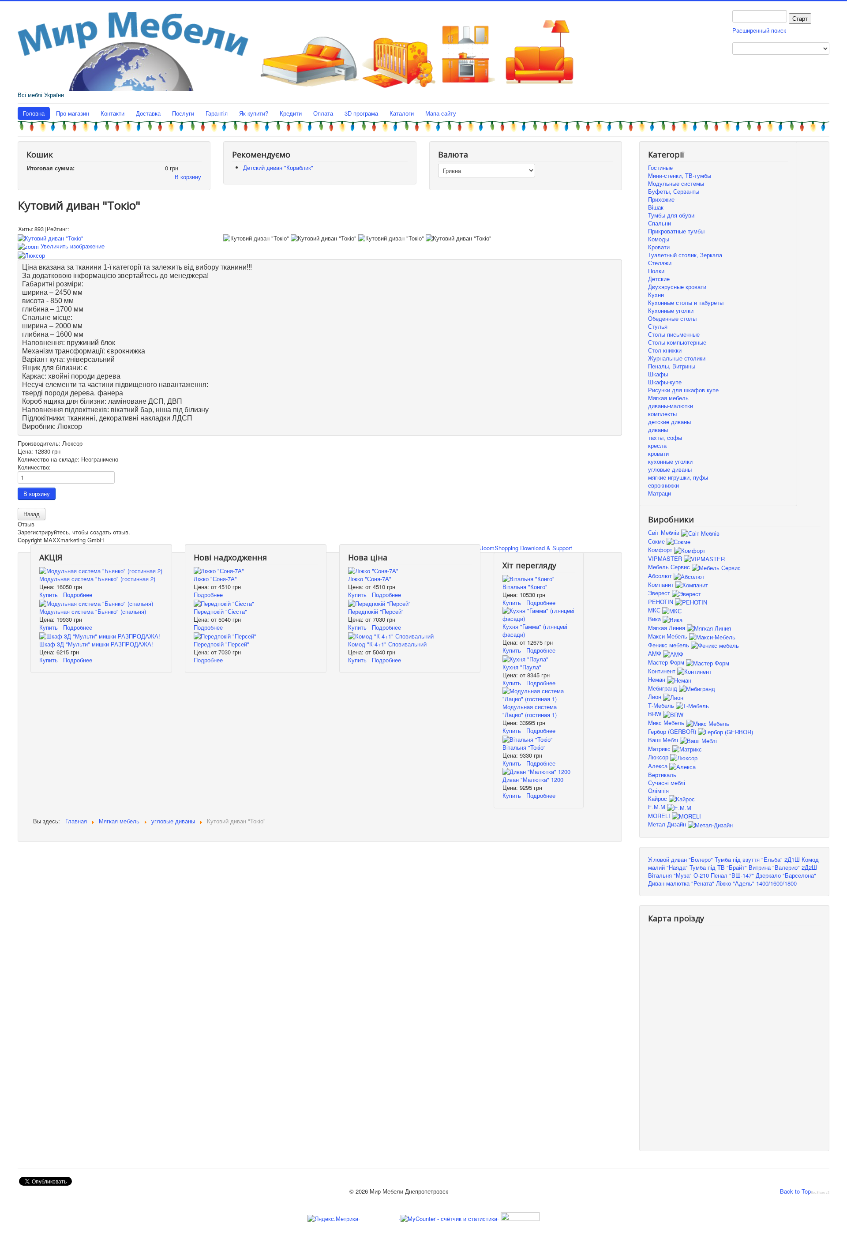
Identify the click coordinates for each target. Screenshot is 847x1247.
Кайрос (658, 798)
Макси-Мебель (668, 636)
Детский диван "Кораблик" (278, 167)
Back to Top (795, 1191)
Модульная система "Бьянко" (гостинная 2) (97, 579)
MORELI (660, 815)
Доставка (148, 113)
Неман (657, 679)
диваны (658, 429)
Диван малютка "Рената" (681, 883)
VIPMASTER (666, 558)
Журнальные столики (676, 358)
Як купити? (253, 113)
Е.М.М (657, 807)
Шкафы (658, 374)
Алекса (658, 766)
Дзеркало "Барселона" (786, 875)
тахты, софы (665, 437)
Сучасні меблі (666, 782)
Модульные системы (676, 183)
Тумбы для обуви (671, 215)
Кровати (659, 247)
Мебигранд (663, 688)
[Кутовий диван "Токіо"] (256, 238)
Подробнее (77, 594)
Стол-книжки (665, 350)
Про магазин (72, 113)
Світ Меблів (664, 532)
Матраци (659, 493)
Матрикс (660, 748)
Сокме (657, 541)
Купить (48, 594)
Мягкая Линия (667, 628)
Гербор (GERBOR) (673, 731)
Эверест (660, 593)
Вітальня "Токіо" (524, 747)
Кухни (656, 294)
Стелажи (659, 263)
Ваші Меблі (664, 740)
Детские (659, 278)
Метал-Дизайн (668, 824)
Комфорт (661, 549)
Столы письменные (674, 334)
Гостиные (660, 167)
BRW (655, 714)
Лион (655, 696)
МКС (655, 610)
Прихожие (661, 199)
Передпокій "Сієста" (220, 611)
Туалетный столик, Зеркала (685, 255)
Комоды (658, 239)
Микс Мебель (667, 722)
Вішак (655, 207)
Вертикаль (662, 774)
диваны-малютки (670, 406)
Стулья (657, 326)
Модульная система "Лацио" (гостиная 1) (529, 710)
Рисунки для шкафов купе (683, 390)
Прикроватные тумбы (676, 231)
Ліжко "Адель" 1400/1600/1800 (756, 883)
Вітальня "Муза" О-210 (678, 875)
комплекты (662, 413)
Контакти (112, 113)
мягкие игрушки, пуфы (678, 477)
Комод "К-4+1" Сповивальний (387, 644)
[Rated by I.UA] (519, 1217)
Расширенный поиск (759, 30)
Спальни (659, 223)
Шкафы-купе (665, 382)
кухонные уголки (670, 461)
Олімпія (658, 790)
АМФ (655, 653)
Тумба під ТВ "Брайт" (718, 867)
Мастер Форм (667, 662)
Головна (34, 113)
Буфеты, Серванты (673, 191)
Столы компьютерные (677, 342)
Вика (655, 619)
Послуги (183, 113)
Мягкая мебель (668, 398)
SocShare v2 (820, 1192)
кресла (657, 445)
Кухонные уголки (670, 310)
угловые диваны (670, 469)
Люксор (659, 757)
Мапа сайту (440, 113)
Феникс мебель (669, 645)
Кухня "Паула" (521, 667)
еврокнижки (663, 485)
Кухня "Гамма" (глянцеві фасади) (534, 630)
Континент (662, 671)
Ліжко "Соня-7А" (215, 579)
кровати (658, 453)
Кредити (291, 113)
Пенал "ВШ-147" (732, 875)
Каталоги (402, 113)
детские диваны (669, 421)
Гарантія (217, 113)
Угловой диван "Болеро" (680, 859)
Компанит (661, 584)
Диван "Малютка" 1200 (532, 779)
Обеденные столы (672, 318)
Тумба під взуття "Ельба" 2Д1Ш (757, 859)
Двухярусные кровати (677, 286)
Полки (656, 271)
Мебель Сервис (670, 567)
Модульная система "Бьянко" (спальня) (92, 611)
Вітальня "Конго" (524, 586)
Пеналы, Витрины (671, 366)
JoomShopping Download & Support (526, 548)
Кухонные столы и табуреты (685, 302)
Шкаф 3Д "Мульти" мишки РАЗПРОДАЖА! (96, 644)
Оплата (323, 113)
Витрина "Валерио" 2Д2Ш (783, 867)
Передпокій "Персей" (221, 644)
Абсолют (661, 575)
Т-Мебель (662, 705)
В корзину (188, 177)
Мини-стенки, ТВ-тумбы (679, 175)
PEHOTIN (661, 601)
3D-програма (361, 113)
